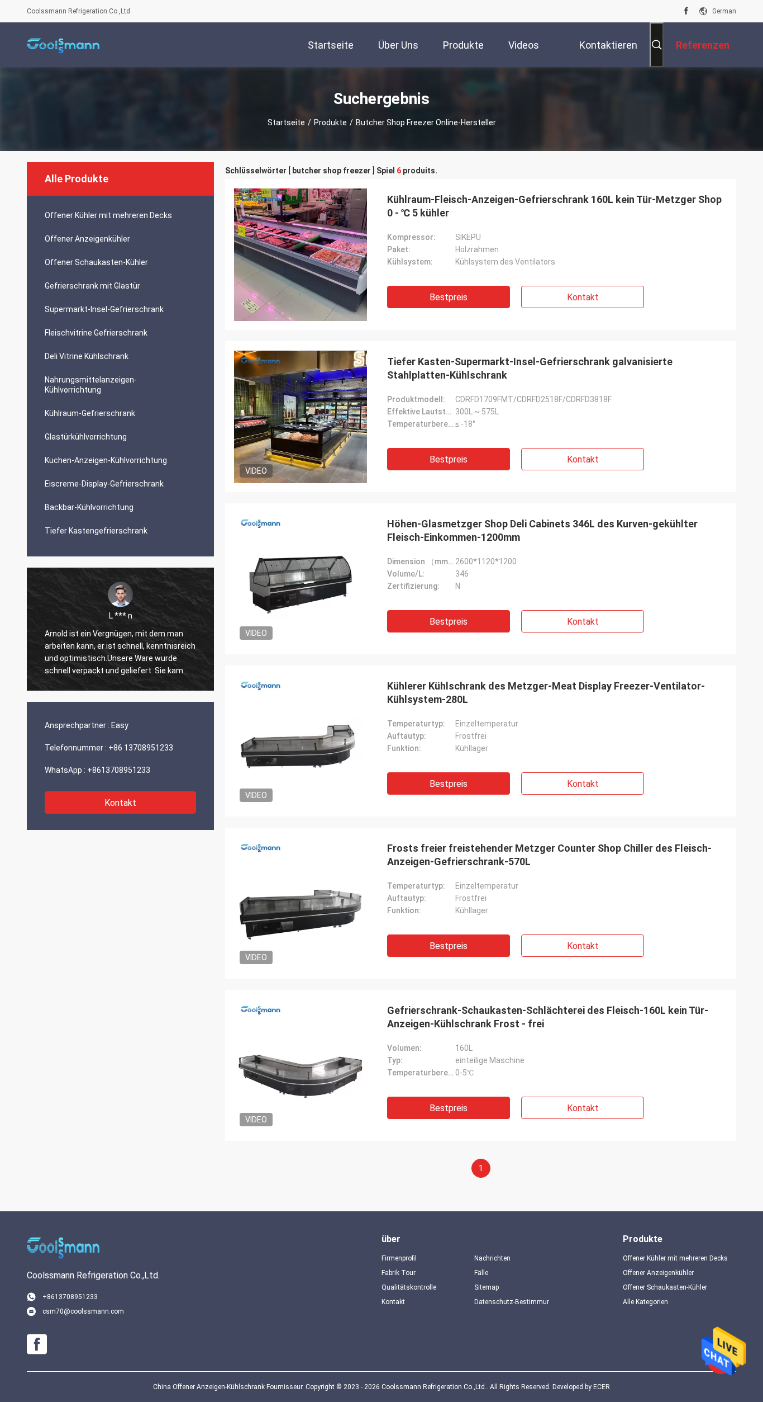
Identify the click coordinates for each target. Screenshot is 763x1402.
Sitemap (486, 1287)
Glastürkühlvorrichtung (86, 436)
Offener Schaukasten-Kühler (96, 262)
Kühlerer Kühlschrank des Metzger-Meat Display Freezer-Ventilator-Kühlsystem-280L (546, 692)
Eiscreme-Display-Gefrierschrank (104, 483)
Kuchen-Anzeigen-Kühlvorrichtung (106, 460)
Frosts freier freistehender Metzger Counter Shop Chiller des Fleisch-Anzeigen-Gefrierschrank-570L (549, 854)
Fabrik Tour (399, 1273)
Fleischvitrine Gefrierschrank (96, 332)
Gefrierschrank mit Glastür (92, 285)
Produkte (330, 122)
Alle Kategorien (645, 1302)
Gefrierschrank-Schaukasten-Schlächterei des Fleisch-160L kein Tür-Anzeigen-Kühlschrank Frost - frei (547, 1017)
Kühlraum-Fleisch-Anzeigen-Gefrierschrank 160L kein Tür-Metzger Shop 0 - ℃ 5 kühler (554, 206)
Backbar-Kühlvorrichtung (89, 507)
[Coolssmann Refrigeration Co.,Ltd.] (63, 44)
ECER (601, 1387)
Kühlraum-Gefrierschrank (90, 413)
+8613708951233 (118, 770)
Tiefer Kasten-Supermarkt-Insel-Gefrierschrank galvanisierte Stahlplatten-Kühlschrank (530, 368)
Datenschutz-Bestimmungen (511, 1302)
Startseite (286, 122)
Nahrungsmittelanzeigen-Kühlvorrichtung (91, 384)
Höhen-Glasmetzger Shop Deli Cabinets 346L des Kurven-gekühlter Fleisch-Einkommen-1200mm (542, 530)
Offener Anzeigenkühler (87, 238)
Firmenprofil (399, 1258)
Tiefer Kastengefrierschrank (96, 530)
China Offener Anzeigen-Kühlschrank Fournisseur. (229, 1387)
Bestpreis (449, 297)
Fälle (481, 1273)
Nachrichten (492, 1258)
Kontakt (120, 802)
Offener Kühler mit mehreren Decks (108, 215)
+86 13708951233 (140, 747)
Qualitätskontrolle (409, 1287)
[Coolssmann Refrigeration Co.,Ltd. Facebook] (686, 11)
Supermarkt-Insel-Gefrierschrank (104, 309)
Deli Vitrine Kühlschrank (86, 356)
